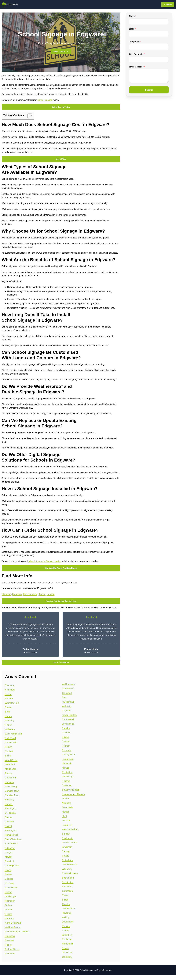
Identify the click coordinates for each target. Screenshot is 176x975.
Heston (8, 892)
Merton (65, 798)
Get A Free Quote (61, 662)
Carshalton (67, 891)
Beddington (67, 882)
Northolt (9, 751)
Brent (7, 712)
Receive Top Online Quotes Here (61, 601)
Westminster (11, 887)
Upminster (67, 952)
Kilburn (8, 747)
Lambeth (66, 732)
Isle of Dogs (68, 776)
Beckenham (68, 878)
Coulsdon (67, 939)
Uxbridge (9, 883)
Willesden (10, 729)
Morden (65, 812)
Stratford (66, 741)
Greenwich (67, 807)
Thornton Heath (69, 864)
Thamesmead (68, 908)
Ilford (64, 816)
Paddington (10, 808)
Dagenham (67, 922)
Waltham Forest (12, 927)
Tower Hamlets (69, 715)
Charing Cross (12, 865)
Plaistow (66, 781)
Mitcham (66, 820)
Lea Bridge (10, 896)
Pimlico (8, 914)
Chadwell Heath (70, 873)
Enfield (8, 826)
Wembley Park (12, 703)
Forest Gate (67, 759)
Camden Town (12, 791)
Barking (66, 851)
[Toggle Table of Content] (28, 115)
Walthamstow (68, 684)
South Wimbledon (70, 790)
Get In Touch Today (61, 107)
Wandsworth (68, 688)
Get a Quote (59, 51)
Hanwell (9, 804)
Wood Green (11, 760)
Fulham (8, 905)
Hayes (8, 870)
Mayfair (8, 857)
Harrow (8, 716)
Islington (9, 852)
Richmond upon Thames (17, 931)
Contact (168, 5)
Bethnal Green (12, 949)
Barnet (8, 707)
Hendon (50, 594)
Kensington (10, 830)
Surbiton (66, 834)
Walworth (66, 706)
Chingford (67, 693)
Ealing (8, 756)
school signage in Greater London (44, 561)
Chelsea (9, 879)
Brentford (9, 861)
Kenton (42, 594)
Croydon (66, 904)
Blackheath (67, 838)
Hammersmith (12, 835)
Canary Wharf (68, 754)
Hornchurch (67, 944)
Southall (9, 817)
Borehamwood (30, 594)
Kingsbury (17, 594)
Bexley (65, 948)
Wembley (9, 720)
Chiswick (9, 822)
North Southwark (13, 923)
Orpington (67, 957)
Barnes (8, 874)
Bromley (66, 728)
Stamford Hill (11, 844)
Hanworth (67, 763)
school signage (45, 100)
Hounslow (10, 936)
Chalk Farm (10, 778)
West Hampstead (13, 734)
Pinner (8, 725)
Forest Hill (67, 825)
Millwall (65, 768)
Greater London (69, 842)
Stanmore (6, 594)
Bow (64, 697)
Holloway (9, 800)
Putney (8, 945)
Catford (65, 856)
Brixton (65, 737)
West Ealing (11, 786)
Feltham (66, 746)
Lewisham (67, 847)
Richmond (10, 953)
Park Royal (10, 738)
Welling (65, 917)
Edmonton (10, 848)
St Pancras (10, 813)
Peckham (66, 750)
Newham (66, 803)
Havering (66, 913)
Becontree (67, 886)
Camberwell (68, 719)
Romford (66, 926)
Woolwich (67, 869)
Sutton (65, 900)
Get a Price (61, 159)
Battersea (9, 940)
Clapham (66, 710)
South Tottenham (13, 839)
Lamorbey (67, 935)
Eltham (65, 895)
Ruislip (8, 773)
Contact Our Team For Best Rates (61, 568)
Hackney (9, 918)
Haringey (9, 782)
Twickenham (68, 702)
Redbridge (67, 772)
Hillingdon (10, 901)
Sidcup (65, 930)
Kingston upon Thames (73, 794)
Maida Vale (10, 769)
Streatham (67, 785)
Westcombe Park (70, 829)
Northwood (10, 742)
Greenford (10, 764)
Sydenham (67, 860)
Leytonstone (68, 724)
